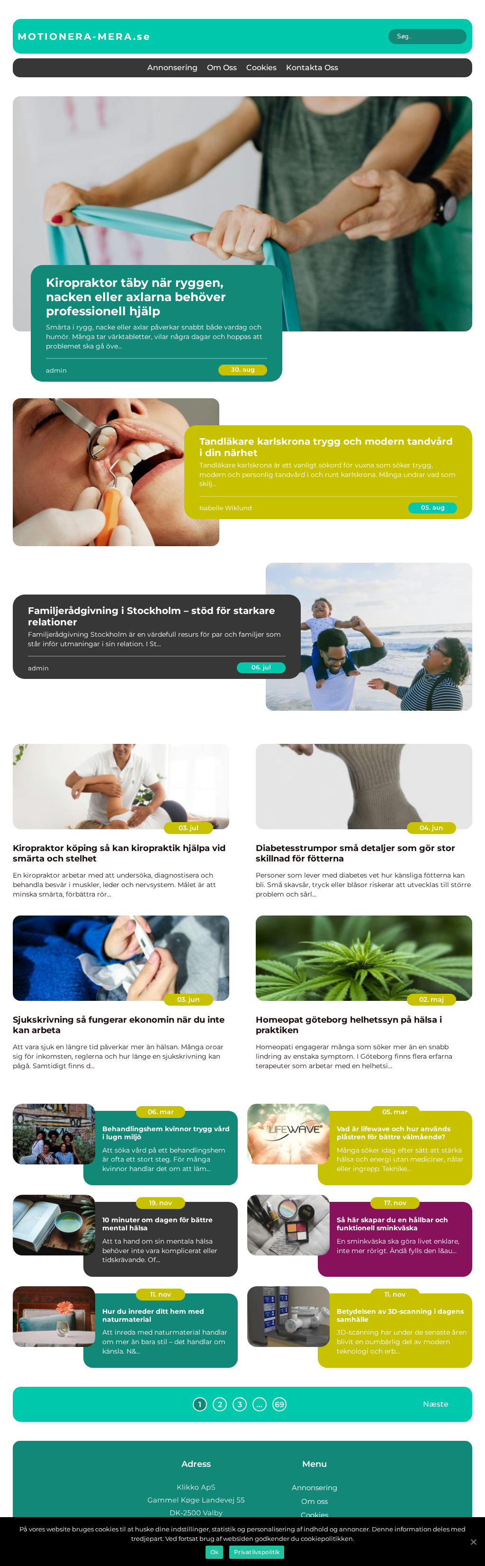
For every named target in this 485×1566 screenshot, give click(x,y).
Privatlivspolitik (256, 1552)
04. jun (431, 828)
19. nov (160, 1203)
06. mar (161, 1112)
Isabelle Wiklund (225, 508)
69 (279, 1404)
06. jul (261, 667)
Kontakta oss (312, 67)
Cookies (261, 67)
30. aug (243, 369)
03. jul (188, 828)
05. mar (395, 1112)
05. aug (433, 507)
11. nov (160, 1294)
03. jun (188, 999)
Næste (436, 1404)
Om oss (222, 67)
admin (56, 370)
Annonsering (172, 67)
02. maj (431, 999)
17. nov (395, 1203)
